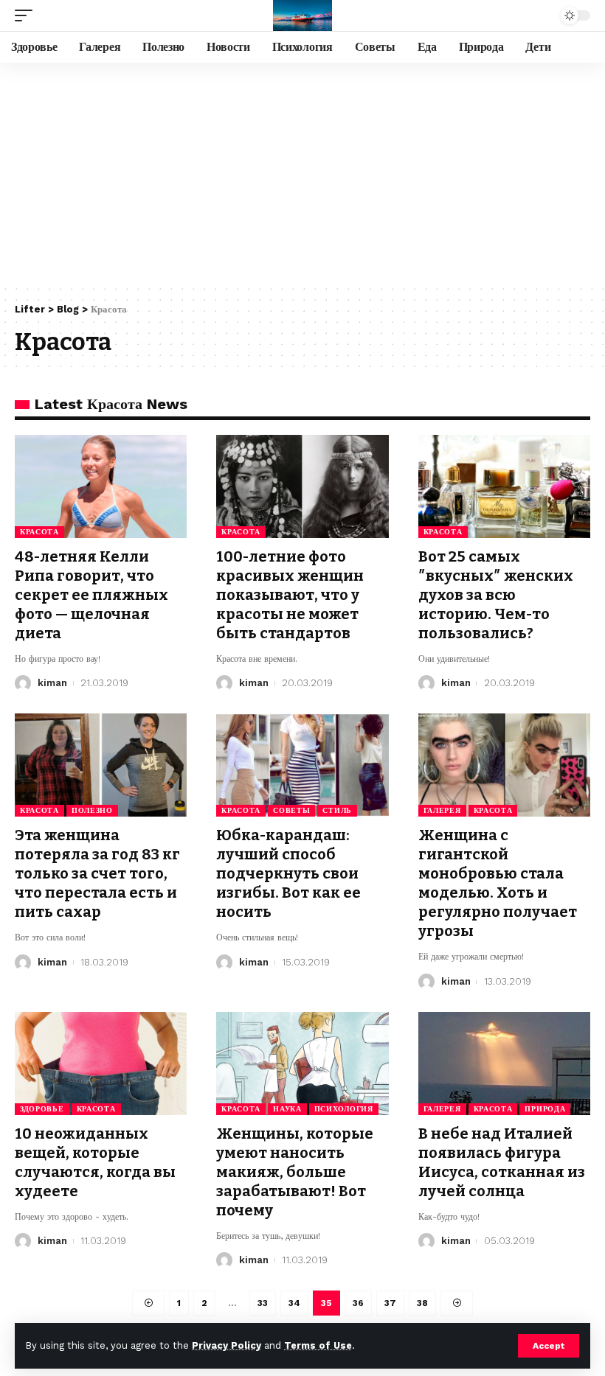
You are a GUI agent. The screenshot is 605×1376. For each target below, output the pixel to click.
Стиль (337, 810)
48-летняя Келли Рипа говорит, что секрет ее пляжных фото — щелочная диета (91, 595)
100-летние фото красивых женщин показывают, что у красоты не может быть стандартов (290, 595)
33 (262, 1303)
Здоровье (42, 1109)
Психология (343, 1109)
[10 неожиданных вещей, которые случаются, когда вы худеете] (101, 1063)
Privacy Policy (226, 1345)
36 (358, 1303)
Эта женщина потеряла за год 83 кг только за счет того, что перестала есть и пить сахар (97, 873)
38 (422, 1303)
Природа (545, 1109)
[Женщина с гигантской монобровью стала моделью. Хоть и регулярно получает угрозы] (504, 765)
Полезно (92, 810)
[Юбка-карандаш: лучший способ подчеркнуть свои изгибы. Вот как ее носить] (302, 765)
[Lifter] (302, 15)
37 (390, 1303)
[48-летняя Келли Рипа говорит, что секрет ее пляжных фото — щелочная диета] (101, 486)
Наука (287, 1109)
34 (294, 1303)
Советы (291, 810)
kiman (52, 682)
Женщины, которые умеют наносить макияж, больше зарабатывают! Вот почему (294, 1172)
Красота (39, 532)
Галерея (442, 810)
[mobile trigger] (27, 15)
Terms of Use (318, 1345)
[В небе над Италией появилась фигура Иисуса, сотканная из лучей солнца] (504, 1063)
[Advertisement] (302, 173)
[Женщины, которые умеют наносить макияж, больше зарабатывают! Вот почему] (302, 1063)
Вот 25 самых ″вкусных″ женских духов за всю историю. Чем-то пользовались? (495, 595)
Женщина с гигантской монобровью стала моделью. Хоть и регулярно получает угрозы (497, 883)
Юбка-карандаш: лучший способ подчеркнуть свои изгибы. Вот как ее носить (288, 873)
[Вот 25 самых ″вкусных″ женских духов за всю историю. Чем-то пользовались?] (504, 486)
